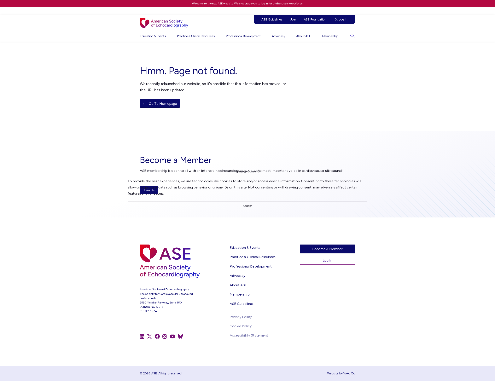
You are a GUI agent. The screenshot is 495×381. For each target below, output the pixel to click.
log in (264, 3)
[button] (352, 35)
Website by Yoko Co (341, 373)
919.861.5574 (148, 311)
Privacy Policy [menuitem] (241, 317)
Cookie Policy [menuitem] (241, 326)
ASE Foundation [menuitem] (315, 19)
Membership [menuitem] (330, 36)
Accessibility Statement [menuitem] (249, 335)
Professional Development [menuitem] (243, 36)
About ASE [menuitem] (303, 36)
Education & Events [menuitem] (153, 36)
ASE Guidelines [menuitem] (271, 19)
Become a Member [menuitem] (327, 249)
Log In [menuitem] (343, 19)
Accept (248, 206)
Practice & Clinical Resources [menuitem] (196, 36)
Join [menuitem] (293, 19)
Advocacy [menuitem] (278, 36)
